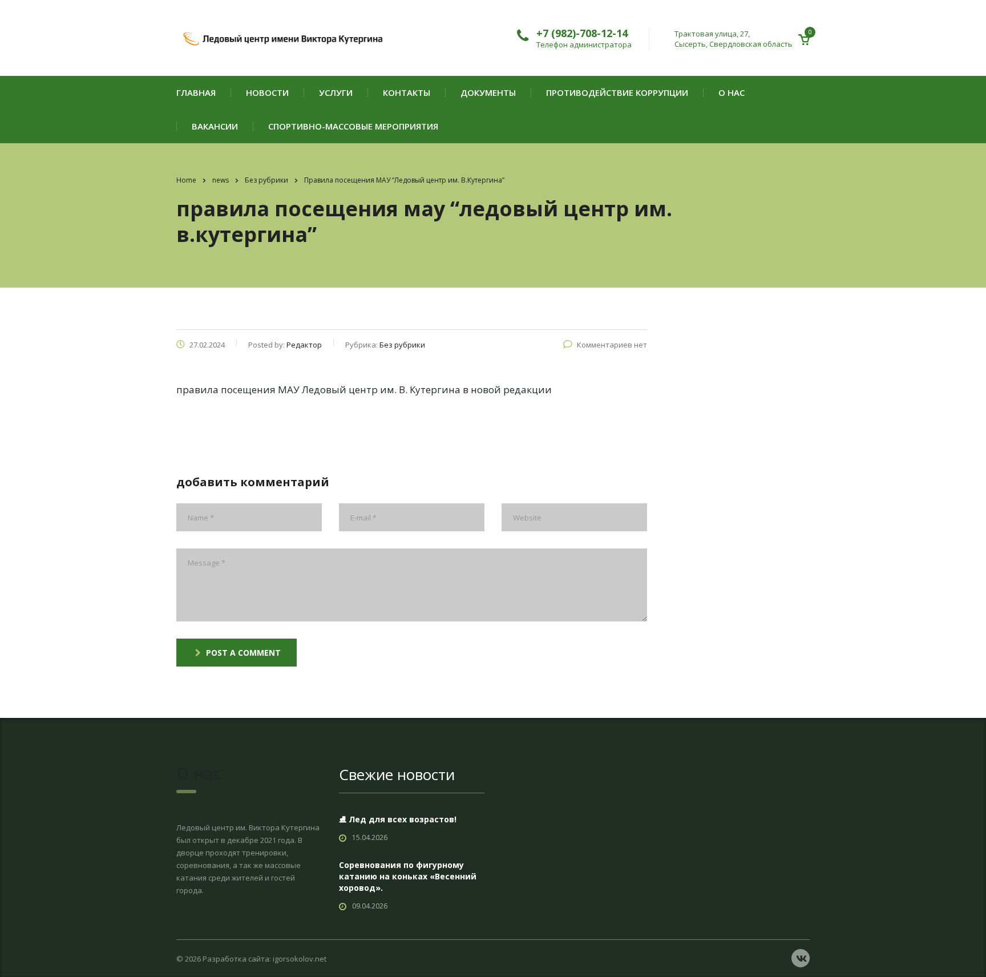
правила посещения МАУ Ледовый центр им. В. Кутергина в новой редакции (364, 389)
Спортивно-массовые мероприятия (353, 126)
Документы (488, 92)
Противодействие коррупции (617, 92)
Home (186, 180)
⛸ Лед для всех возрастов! (397, 819)
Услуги (336, 92)
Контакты (406, 92)
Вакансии (215, 126)
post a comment (243, 652)
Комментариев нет (612, 345)
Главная (196, 92)
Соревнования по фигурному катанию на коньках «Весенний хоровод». (407, 876)
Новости (267, 92)
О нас (731, 92)
